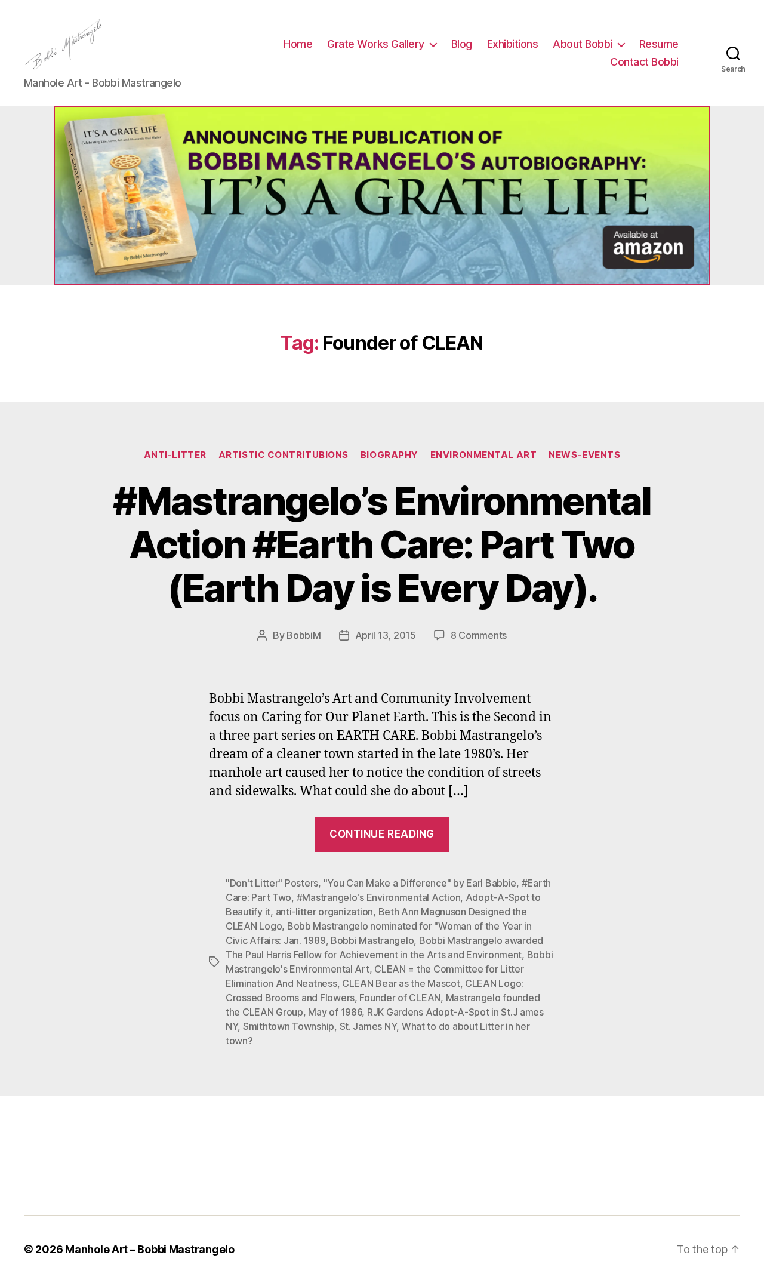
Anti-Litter (175, 455)
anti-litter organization (325, 912)
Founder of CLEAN (399, 998)
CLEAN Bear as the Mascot (401, 983)
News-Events (584, 455)
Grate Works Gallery (375, 44)
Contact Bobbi (644, 62)
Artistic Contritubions (283, 455)
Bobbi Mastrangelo (372, 940)
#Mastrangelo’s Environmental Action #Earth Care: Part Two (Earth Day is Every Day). (382, 544)
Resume (659, 44)
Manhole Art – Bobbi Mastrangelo (150, 1249)
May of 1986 (335, 1012)
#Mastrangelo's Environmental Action (379, 897)
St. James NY (368, 1026)
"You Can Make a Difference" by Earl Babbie (420, 883)
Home (298, 44)
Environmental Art (483, 455)
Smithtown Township (288, 1026)
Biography (389, 455)
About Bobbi (582, 44)
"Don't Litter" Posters (272, 883)
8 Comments (479, 635)
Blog (461, 44)
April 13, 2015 (385, 635)
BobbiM (303, 635)
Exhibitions (512, 44)
